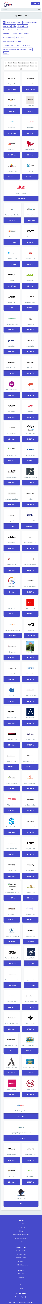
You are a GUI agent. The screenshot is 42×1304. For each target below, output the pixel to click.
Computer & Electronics (11, 49)
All (4, 22)
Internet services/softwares (12, 41)
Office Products (8, 37)
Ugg (21, 1284)
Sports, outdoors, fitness (11, 45)
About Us (21, 1224)
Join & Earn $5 (36, 4)
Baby (14, 26)
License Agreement (21, 1238)
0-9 (21, 68)
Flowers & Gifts (23, 26)
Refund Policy (21, 1257)
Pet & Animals (20, 37)
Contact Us (21, 1227)
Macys (21, 1281)
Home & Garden (22, 30)
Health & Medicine (9, 30)
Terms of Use (21, 1254)
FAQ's (21, 1242)
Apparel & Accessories (14, 22)
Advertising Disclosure (21, 1234)
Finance (5, 53)
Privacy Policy (21, 1250)
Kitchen (26, 34)
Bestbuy (21, 1277)
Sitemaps (21, 1261)
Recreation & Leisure (10, 34)
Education (24, 49)
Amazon (21, 1273)
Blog (21, 1231)
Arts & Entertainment (30, 22)
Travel (20, 34)
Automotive (7, 26)
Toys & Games (25, 45)
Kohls (21, 1288)
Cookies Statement (21, 1265)
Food (30, 49)
